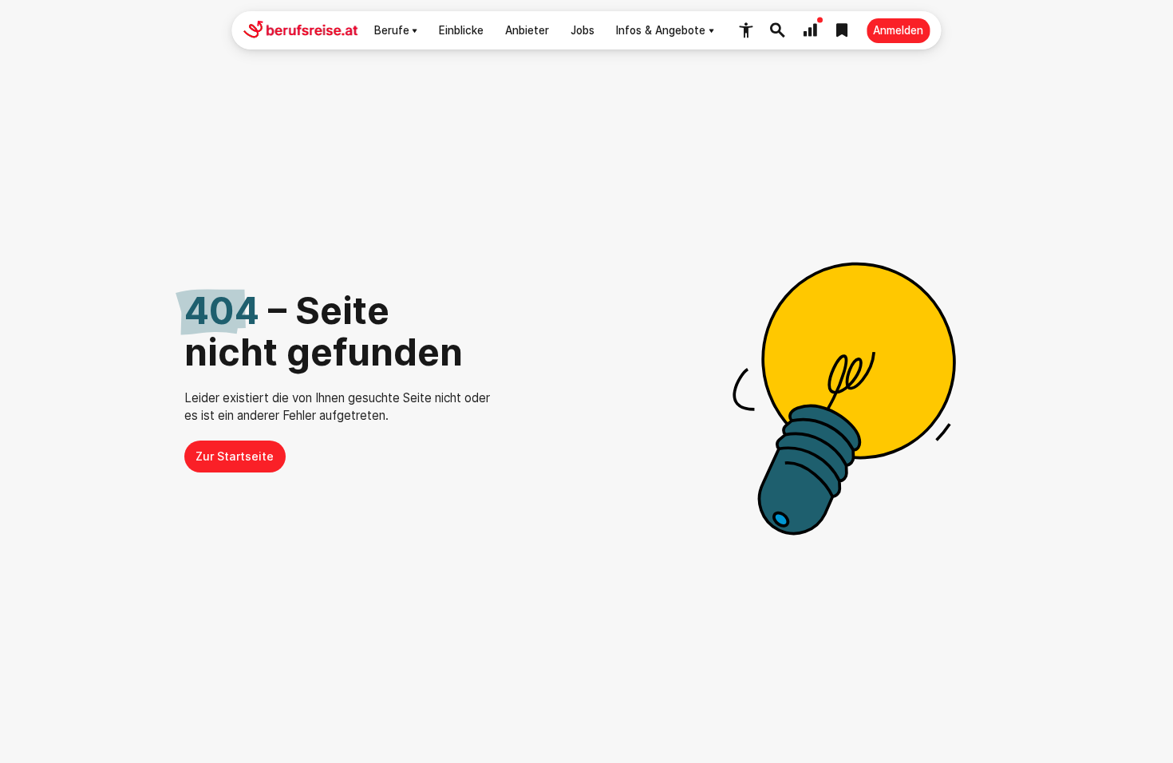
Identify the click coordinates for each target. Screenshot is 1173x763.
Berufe (391, 30)
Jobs (582, 30)
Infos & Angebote (660, 30)
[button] (745, 30)
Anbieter (527, 30)
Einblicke (461, 30)
